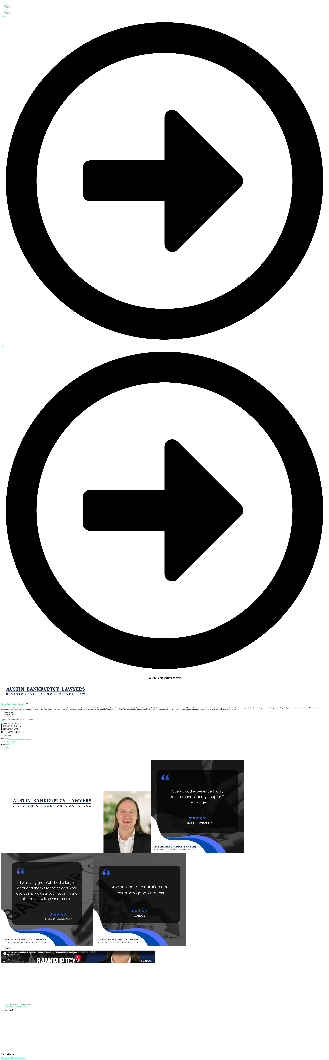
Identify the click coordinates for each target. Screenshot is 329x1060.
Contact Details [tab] (8, 735)
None (7, 744)
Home (5, 10)
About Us (6, 12)
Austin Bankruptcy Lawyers (13, 704)
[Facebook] (1, 720)
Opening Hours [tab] (8, 716)
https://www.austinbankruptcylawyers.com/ (19, 739)
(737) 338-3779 (11, 741)
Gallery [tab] (6, 747)
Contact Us (7, 13)
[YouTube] (2, 720)
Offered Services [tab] (9, 712)
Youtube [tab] (7, 948)
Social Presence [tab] (9, 714)
